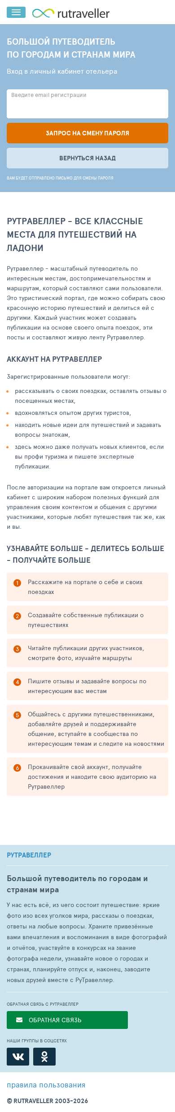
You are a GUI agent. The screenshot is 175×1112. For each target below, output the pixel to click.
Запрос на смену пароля (87, 133)
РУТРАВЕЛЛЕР (29, 855)
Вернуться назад (87, 158)
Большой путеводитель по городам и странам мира (77, 884)
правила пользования (46, 1084)
